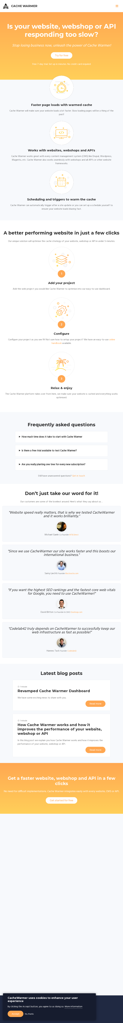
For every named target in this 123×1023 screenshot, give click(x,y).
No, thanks (29, 1014)
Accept (15, 1013)
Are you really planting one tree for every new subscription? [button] (53, 464)
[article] (61, 695)
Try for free (61, 55)
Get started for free (61, 800)
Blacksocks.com (71, 573)
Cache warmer (24, 6)
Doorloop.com (76, 612)
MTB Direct (73, 534)
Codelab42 (71, 651)
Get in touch (78, 476)
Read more (95, 703)
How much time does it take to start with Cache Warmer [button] (52, 437)
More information (73, 1006)
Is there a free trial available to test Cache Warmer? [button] (49, 451)
